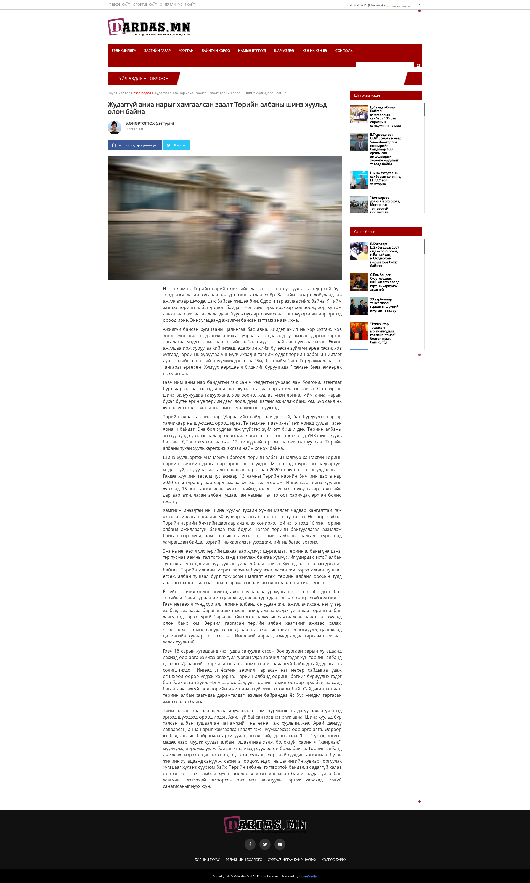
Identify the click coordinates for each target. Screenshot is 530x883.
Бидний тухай (207, 859)
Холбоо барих (334, 859)
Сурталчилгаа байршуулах (292, 859)
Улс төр (124, 93)
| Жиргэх (178, 145)
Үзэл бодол (142, 93)
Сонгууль (344, 50)
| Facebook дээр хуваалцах (136, 145)
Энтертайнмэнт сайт (177, 4)
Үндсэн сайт (119, 4)
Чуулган (186, 50)
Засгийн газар (157, 50)
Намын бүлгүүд (252, 50)
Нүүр (111, 93)
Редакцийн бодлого (244, 859)
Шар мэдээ (284, 50)
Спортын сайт (145, 4)
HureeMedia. (308, 876)
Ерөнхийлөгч (124, 50)
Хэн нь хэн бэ (315, 50)
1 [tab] (419, 11)
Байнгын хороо (216, 50)
